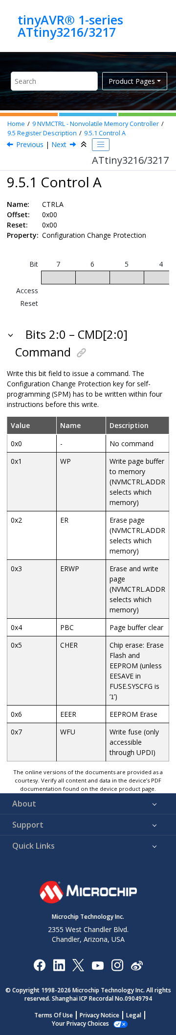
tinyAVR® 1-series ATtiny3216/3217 (70, 25)
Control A (105, 133)
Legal (133, 1015)
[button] (11, 334)
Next (58, 144)
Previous (30, 144)
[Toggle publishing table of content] (101, 144)
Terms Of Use (53, 1015)
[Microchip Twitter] (78, 964)
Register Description (42, 133)
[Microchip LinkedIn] (59, 964)
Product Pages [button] (132, 81)
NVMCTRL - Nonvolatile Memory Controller (95, 124)
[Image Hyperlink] (97, 964)
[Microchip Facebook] (39, 964)
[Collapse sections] (84, 144)
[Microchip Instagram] (117, 964)
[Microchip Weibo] (137, 964)
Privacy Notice (99, 1015)
